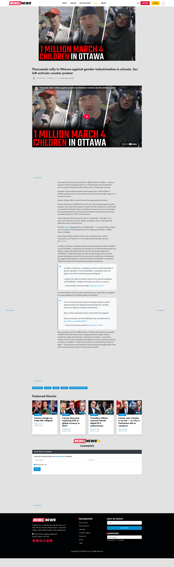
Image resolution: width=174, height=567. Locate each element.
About (103, 3)
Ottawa (56, 388)
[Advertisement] (13, 281)
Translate (121, 540)
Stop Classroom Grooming (78, 388)
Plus (96, 3)
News (64, 3)
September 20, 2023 (96, 286)
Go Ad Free (10, 310)
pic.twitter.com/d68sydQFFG (75, 321)
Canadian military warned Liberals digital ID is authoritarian (99, 422)
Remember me (41, 465)
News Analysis (38, 388)
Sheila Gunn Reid (123, 429)
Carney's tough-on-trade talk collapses (43, 419)
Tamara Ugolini (38, 424)
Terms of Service (84, 526)
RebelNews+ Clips (94, 429)
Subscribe (82, 529)
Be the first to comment (67, 78)
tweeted (63, 241)
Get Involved (85, 3)
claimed (67, 227)
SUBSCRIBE (58, 456)
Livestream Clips (66, 429)
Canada (47, 388)
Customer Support (84, 533)
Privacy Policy (83, 522)
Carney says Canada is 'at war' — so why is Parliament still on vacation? (129, 422)
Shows (73, 3)
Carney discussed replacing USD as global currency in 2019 (71, 422)
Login (80, 543)
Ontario (64, 388)
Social (81, 540)
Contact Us (82, 536)
